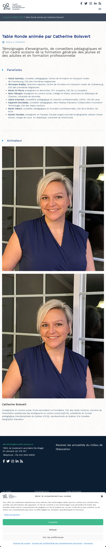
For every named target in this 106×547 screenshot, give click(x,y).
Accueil (6, 17)
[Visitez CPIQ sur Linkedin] (95, 4)
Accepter (53, 522)
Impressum (88, 543)
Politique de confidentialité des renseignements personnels (57, 543)
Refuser (53, 530)
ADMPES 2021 (17, 17)
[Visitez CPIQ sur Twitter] (85, 4)
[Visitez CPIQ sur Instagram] (90, 4)
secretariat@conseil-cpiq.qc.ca (18, 444)
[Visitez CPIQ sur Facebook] (81, 4)
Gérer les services (12, 515)
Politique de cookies (21, 543)
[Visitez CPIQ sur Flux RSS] (100, 4)
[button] (101, 496)
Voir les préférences (53, 537)
